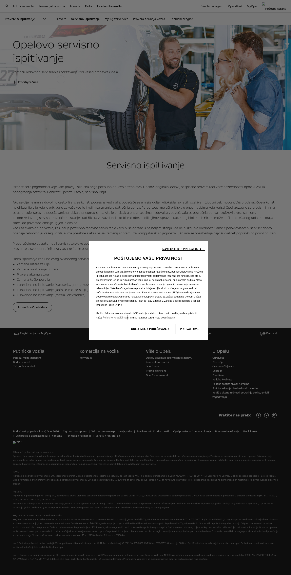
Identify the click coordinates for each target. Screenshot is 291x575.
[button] (183, 249)
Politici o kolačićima (115, 317)
